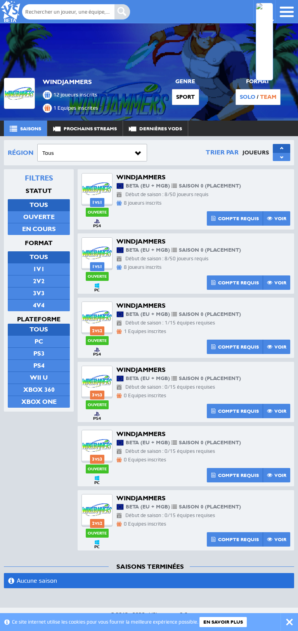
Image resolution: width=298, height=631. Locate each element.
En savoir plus (223, 622)
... (280, 128)
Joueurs (256, 152)
